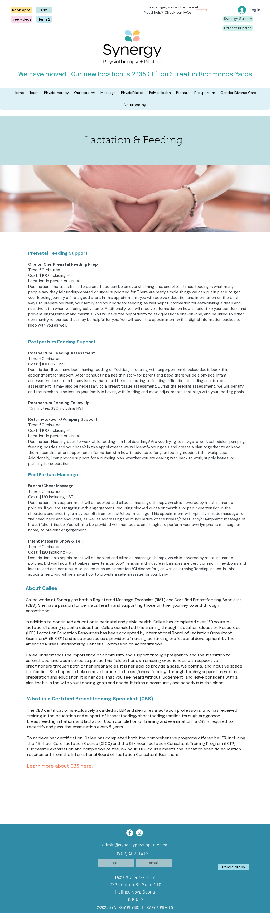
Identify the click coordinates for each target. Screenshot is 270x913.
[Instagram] (139, 832)
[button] (19, 93)
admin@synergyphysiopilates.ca (134, 845)
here (86, 766)
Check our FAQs (178, 12)
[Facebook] (129, 832)
